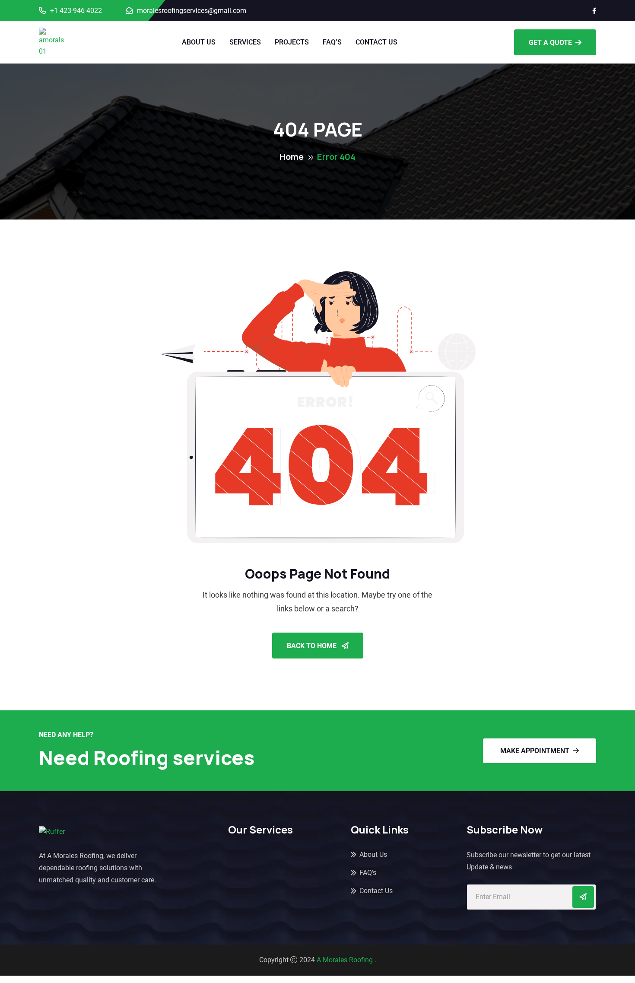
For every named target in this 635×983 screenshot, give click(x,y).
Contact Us (376, 42)
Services (245, 42)
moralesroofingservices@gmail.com (191, 10)
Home (291, 156)
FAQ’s (332, 42)
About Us (199, 42)
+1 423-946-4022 (76, 10)
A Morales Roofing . (346, 960)
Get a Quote (550, 42)
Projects (292, 42)
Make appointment (534, 751)
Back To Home (312, 646)
